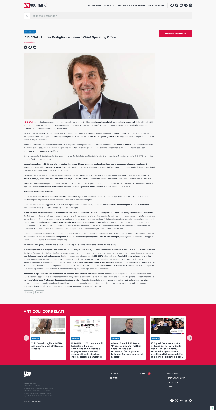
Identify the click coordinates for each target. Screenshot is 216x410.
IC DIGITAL (29, 122)
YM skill (40, 292)
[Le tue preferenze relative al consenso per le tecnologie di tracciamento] (212, 408)
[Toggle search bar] (27, 16)
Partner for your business (131, 5)
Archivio (142, 373)
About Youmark (156, 5)
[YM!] (35, 5)
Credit (170, 387)
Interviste (109, 5)
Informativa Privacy (176, 378)
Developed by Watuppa (32, 402)
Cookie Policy (173, 382)
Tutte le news (94, 5)
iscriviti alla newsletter (175, 33)
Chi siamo (114, 373)
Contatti (114, 378)
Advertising (172, 373)
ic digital (28, 292)
